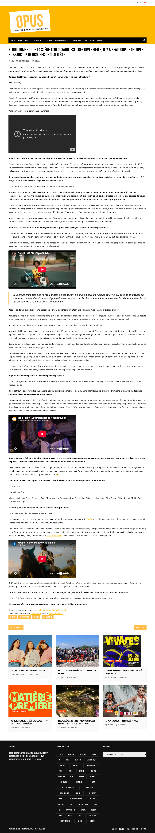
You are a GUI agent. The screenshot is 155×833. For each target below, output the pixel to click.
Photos (20, 40)
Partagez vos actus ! (62, 40)
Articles (28, 40)
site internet (36, 613)
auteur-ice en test (19, 675)
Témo (62, 677)
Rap (59, 810)
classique (83, 754)
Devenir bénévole (96, 40)
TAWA (89, 519)
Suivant (138, 628)
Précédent (17, 628)
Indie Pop (82, 776)
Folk (60, 771)
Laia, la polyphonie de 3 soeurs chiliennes (29, 670)
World (80, 821)
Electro (78, 760)
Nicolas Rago (112, 677)
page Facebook (55, 613)
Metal (13, 617)
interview (63, 782)
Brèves (12, 40)
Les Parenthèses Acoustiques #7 (51, 610)
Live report (48, 40)
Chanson (71, 754)
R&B (95, 804)
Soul (80, 815)
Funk (70, 771)
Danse (94, 754)
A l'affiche (62, 661)
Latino (78, 793)
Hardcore (61, 776)
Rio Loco (94, 810)
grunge (93, 771)
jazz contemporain (68, 788)
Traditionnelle (65, 821)
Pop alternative (83, 804)
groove (81, 771)
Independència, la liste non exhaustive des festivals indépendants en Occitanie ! (76, 722)
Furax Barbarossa (54, 535)
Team (85, 40)
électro (92, 821)
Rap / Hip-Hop (25, 617)
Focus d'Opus (91, 765)
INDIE (71, 776)
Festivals (76, 765)
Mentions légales (118, 829)
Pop (71, 804)
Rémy (12, 61)
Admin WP (16, 728)
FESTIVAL (62, 765)
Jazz (93, 782)
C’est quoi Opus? (132, 829)
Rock (37, 617)
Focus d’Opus (76, 40)
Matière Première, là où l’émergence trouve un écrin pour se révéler (30, 722)
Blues (61, 754)
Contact (144, 829)
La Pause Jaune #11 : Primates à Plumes (121, 720)
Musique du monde (76, 799)
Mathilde (110, 725)
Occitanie (61, 804)
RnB (60, 815)
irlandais (79, 782)
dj (59, 760)
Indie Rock (93, 776)
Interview (37, 40)
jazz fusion (89, 788)
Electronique (91, 760)
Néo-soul (92, 799)
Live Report (92, 793)
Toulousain (48, 617)
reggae (83, 810)
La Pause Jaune (64, 793)
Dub (67, 760)
